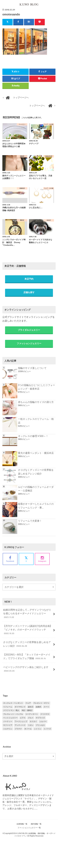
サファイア (7, 725)
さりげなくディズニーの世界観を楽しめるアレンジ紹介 (36, 472)
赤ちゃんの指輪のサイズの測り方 (36, 402)
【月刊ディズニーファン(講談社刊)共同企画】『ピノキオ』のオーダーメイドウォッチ (27, 630)
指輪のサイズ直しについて (32, 368)
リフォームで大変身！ (30, 520)
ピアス (22, 718)
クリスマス (44, 714)
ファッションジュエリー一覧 (29, 828)
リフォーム (7, 707)
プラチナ (18, 729)
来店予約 (29, 279)
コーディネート (31, 714)
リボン (30, 725)
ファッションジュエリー (29, 343)
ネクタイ (33, 721)
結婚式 (38, 707)
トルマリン (7, 729)
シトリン (37, 729)
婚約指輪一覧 (36, 824)
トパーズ (47, 729)
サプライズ (40, 718)
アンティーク (20, 725)
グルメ (30, 718)
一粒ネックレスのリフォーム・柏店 (36, 421)
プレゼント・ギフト (41, 703)
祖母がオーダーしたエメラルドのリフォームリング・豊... (36, 506)
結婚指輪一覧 (22, 824)
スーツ (46, 707)
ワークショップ (21, 721)
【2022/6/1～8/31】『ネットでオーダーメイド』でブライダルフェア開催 (26, 656)
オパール (28, 729)
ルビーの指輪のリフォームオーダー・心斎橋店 (36, 489)
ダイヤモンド (20, 707)
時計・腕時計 (27, 710)
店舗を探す (29, 292)
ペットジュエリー (10, 718)
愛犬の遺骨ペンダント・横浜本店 (36, 453)
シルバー (43, 721)
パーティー (7, 721)
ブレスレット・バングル (13, 714)
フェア (28, 703)
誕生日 (30, 707)
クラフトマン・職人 (11, 710)
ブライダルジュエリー (29, 330)
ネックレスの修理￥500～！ (33, 436)
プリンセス (40, 725)
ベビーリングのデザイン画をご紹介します (25, 669)
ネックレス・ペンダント (13, 703)
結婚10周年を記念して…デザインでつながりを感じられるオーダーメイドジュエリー (27, 613)
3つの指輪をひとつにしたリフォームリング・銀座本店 (36, 387)
